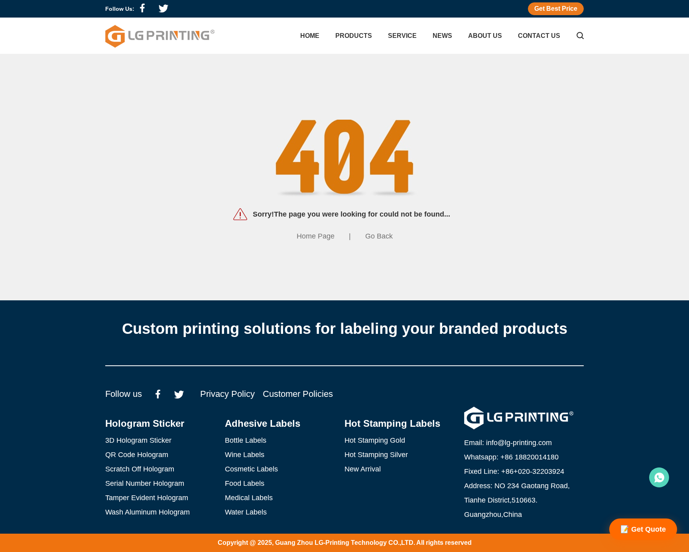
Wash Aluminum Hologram (147, 512)
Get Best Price (555, 8)
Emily (659, 477)
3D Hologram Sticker (138, 440)
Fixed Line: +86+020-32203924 (514, 471)
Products (353, 35)
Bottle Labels (245, 440)
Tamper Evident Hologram (146, 498)
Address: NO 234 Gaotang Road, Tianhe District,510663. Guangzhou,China (517, 500)
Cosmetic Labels (251, 469)
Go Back (379, 236)
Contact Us (539, 35)
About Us (485, 35)
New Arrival (362, 469)
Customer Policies (298, 394)
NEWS (442, 35)
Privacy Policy (227, 394)
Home (309, 35)
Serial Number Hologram (144, 483)
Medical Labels (249, 498)
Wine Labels (244, 455)
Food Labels (244, 483)
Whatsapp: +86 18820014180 (511, 457)
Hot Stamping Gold (374, 440)
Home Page (316, 236)
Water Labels (246, 512)
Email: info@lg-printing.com (508, 443)
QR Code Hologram (136, 455)
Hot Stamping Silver (376, 455)
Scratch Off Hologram (139, 469)
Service (402, 35)
